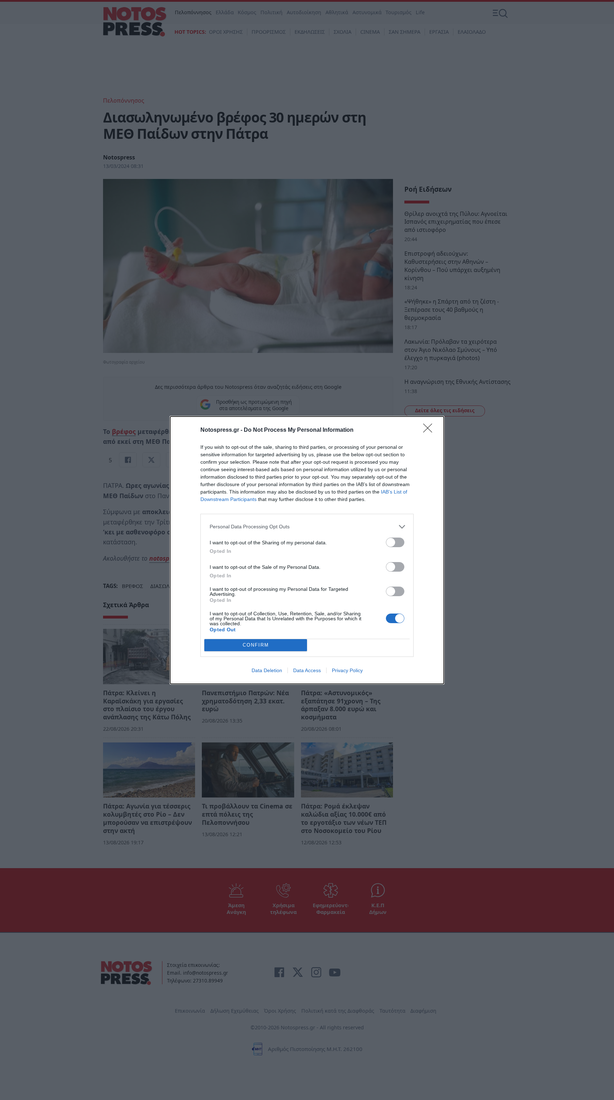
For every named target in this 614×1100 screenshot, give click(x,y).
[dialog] (307, 550)
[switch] (395, 542)
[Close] (430, 430)
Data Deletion (267, 670)
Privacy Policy (347, 670)
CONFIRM (256, 645)
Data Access (307, 670)
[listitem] (307, 526)
